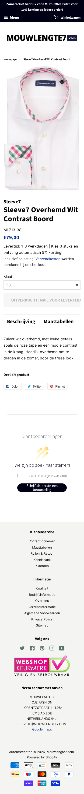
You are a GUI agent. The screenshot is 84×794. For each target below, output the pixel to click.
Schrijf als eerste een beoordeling (42, 487)
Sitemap (42, 625)
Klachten (42, 566)
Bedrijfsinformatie (42, 594)
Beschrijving (21, 321)
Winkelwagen (70, 17)
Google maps (42, 729)
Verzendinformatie (42, 607)
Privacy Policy (42, 619)
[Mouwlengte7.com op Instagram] (51, 649)
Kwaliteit (42, 588)
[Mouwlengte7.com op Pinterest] (42, 649)
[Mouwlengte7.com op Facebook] (32, 649)
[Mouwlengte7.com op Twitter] (22, 649)
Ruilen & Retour (42, 553)
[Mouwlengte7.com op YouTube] (61, 649)
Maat (8, 276)
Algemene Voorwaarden (42, 613)
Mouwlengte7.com (60, 752)
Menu (14, 17)
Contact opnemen (42, 541)
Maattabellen (59, 321)
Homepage (10, 59)
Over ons (42, 601)
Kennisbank (42, 560)
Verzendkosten (47, 259)
